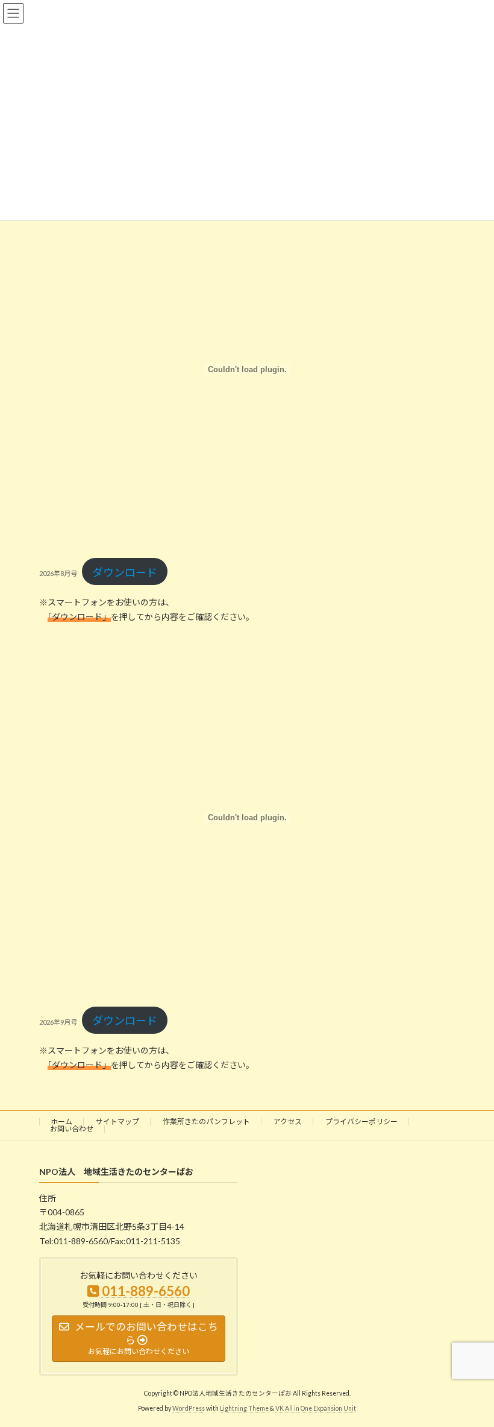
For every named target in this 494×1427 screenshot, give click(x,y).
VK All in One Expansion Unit (315, 1408)
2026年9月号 (58, 1022)
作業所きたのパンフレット (206, 1121)
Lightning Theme (244, 1408)
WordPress (188, 1408)
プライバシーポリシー (361, 1121)
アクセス (288, 1121)
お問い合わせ (71, 1128)
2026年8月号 (58, 574)
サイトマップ (117, 1121)
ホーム (61, 1121)
